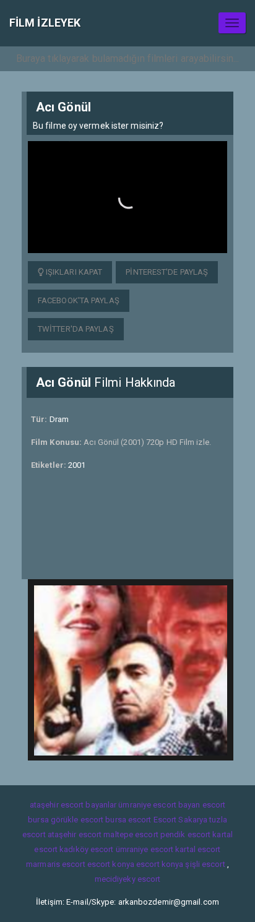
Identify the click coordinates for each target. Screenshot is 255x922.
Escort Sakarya (180, 819)
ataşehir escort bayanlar (73, 804)
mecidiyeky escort (128, 879)
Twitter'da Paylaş (76, 329)
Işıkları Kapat (73, 272)
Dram (59, 419)
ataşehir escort (75, 834)
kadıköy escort (86, 849)
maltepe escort (130, 834)
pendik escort (185, 834)
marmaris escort (55, 864)
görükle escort (77, 819)
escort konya (110, 864)
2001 (76, 465)
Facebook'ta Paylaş (78, 300)
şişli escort (205, 864)
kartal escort (197, 849)
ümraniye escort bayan (159, 804)
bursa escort (128, 819)
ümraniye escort (145, 849)
